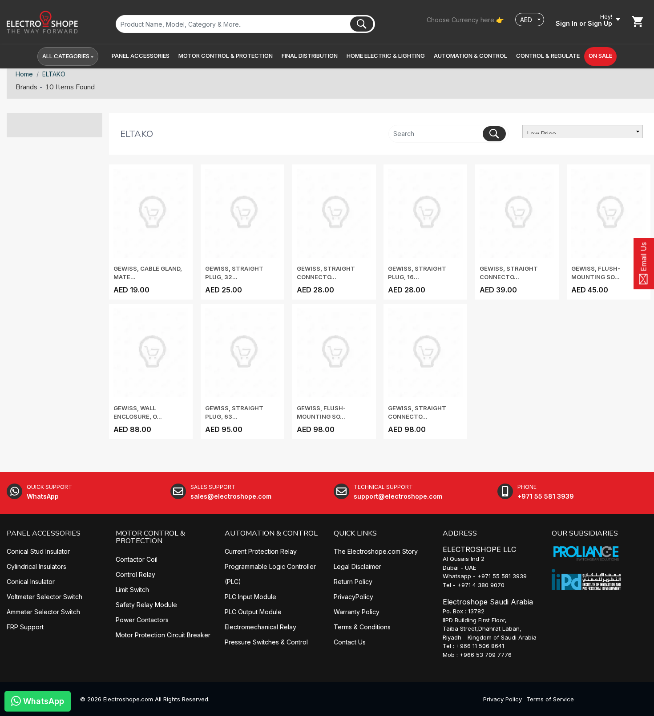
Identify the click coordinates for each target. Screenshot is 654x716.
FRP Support (25, 627)
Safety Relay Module (146, 604)
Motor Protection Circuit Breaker (163, 635)
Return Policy (353, 581)
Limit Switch (132, 589)
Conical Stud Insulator (38, 551)
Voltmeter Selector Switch (44, 596)
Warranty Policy (356, 612)
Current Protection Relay (261, 551)
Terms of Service (550, 699)
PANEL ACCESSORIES (44, 533)
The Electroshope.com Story (376, 551)
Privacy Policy (502, 699)
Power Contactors (142, 620)
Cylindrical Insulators (36, 566)
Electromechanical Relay (260, 627)
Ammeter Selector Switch (43, 612)
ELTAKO (53, 74)
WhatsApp (42, 701)
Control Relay (135, 574)
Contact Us (350, 642)
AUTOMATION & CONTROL (271, 533)
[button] (140, 56)
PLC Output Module (253, 612)
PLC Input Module (250, 596)
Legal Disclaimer (357, 566)
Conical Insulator (31, 581)
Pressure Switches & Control (266, 642)
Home (24, 74)
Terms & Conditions (362, 627)
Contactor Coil (136, 559)
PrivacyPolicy (353, 596)
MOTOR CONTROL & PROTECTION (150, 537)
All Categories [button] (65, 56)
